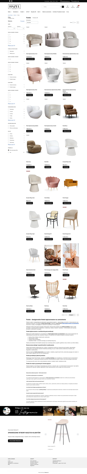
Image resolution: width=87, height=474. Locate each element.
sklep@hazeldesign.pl (66, 1)
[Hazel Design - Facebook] (9, 1)
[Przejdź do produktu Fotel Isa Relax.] (34, 291)
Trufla (11, 115)
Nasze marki (10, 462)
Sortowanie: (28, 20)
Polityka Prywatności (34, 464)
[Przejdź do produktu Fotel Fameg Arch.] (71, 219)
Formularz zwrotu (33, 463)
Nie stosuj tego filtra (14, 150)
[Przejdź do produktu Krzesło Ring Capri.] (34, 219)
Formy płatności (33, 460)
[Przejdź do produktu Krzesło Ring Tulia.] (71, 147)
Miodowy (11, 138)
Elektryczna (12, 53)
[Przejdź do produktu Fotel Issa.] (52, 291)
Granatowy (12, 140)
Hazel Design (10, 15)
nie (10, 152)
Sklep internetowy (43, 472)
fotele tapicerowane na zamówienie (70, 323)
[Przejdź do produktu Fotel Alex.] (71, 291)
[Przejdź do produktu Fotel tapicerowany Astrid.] (52, 111)
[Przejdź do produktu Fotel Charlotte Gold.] (34, 255)
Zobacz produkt (30, 58)
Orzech (11, 111)
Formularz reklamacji (34, 462)
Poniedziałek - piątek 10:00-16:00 (59, 463)
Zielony (11, 135)
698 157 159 (55, 462)
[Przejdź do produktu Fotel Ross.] (71, 111)
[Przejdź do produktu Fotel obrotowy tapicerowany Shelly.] (52, 75)
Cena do (18, 26)
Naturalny (12, 109)
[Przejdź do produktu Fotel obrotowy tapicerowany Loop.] (71, 39)
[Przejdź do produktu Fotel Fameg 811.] (52, 219)
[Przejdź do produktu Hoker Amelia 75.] (62, 432)
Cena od (9, 26)
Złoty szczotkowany (14, 128)
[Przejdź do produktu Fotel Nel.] (52, 147)
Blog (9, 464)
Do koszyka (47, 58)
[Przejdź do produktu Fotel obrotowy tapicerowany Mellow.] (71, 75)
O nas (9, 460)
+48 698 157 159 (76, 1)
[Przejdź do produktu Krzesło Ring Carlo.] (34, 183)
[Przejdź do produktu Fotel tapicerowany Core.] (34, 39)
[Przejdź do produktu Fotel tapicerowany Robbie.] (52, 39)
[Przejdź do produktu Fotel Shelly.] (52, 183)
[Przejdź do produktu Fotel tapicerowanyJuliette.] (34, 111)
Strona (71, 22)
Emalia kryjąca (13, 79)
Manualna (12, 51)
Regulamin (32, 465)
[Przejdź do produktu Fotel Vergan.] (71, 183)
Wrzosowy (12, 142)
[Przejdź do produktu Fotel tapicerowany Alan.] (34, 75)
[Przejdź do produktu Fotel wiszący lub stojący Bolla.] (52, 255)
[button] (63, 7)
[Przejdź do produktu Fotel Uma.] (34, 147)
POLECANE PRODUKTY (15, 440)
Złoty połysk (12, 125)
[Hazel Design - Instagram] (11, 1)
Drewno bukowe (13, 77)
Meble (15, 15)
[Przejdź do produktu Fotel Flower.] (71, 255)
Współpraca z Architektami (13, 463)
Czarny (11, 113)
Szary (11, 117)
